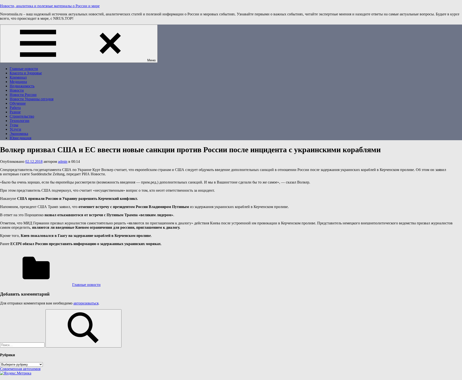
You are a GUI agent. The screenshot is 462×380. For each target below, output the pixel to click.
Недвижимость (22, 86)
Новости (17, 90)
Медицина (18, 82)
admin (62, 161)
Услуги (15, 129)
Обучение (18, 103)
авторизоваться (85, 303)
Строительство (22, 116)
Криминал (18, 77)
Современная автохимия (20, 369)
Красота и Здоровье (26, 73)
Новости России (23, 95)
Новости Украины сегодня (31, 99)
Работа (15, 108)
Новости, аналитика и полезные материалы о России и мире (50, 6)
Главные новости (24, 69)
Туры (14, 125)
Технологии (19, 121)
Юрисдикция (20, 138)
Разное (15, 112)
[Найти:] (22, 345)
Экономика (19, 134)
